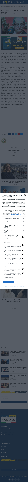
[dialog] (14, 241)
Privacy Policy (21, 286)
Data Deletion (6, 286)
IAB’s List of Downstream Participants (15, 214)
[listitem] (14, 218)
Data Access (14, 286)
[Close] (25, 195)
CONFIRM (8, 282)
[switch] (23, 221)
